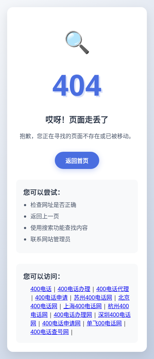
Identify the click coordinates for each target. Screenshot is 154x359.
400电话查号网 (49, 332)
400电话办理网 (73, 315)
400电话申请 (51, 297)
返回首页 (77, 161)
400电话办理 (74, 289)
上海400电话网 (82, 306)
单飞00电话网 (104, 323)
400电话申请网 (61, 323)
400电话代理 (112, 289)
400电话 (41, 289)
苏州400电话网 (93, 297)
